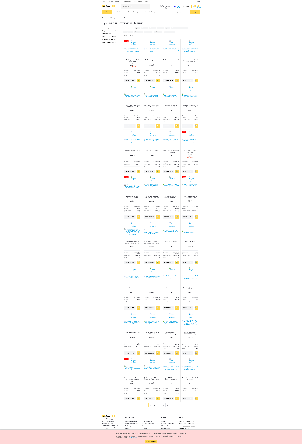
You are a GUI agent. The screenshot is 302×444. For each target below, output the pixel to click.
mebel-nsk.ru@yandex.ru (165, 8)
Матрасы (144, 426)
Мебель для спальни (155, 12)
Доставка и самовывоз (114, 1)
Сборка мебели (127, 1)
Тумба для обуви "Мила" (151, 60)
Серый (131, 35)
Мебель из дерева (147, 421)
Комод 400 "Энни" (190, 241)
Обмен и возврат (138, 1)
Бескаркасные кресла (148, 423)
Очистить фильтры (169, 32)
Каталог (108, 12)
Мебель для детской (123, 12)
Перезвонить (186, 6)
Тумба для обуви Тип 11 (170, 241)
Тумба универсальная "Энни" (171, 60)
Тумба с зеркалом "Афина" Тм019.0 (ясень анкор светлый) (190, 197)
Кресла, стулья (146, 428)
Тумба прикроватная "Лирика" (132, 150)
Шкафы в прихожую (109, 36)
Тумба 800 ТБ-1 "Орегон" (151, 150)
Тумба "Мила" (132, 287)
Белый (125, 35)
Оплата (104, 1)
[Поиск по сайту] (148, 6)
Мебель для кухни (178, 12)
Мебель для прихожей (139, 12)
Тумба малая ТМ (151, 287)
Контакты (147, 1)
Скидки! (195, 12)
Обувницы (106, 28)
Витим (198, 1)
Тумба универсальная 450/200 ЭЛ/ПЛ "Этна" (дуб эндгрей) (151, 197)
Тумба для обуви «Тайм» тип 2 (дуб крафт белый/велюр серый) (151, 379)
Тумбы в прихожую (109, 39)
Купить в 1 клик (130, 80)
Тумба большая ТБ (171, 287)
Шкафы (167, 12)
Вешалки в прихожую (109, 42)
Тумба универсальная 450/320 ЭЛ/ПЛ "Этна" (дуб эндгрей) (190, 334)
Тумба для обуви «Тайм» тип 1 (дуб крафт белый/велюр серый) (151, 243)
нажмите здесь (133, 437)
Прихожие (106, 33)
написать (187, 428)
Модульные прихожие (109, 31)
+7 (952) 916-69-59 (165, 6)
